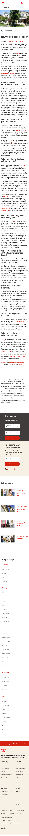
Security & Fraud (20, 810)
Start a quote (12, 438)
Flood (3, 709)
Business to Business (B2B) (6, 774)
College (3, 593)
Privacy (11, 810)
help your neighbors (6, 148)
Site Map (19, 813)
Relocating (4, 661)
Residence (4, 581)
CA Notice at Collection (5, 820)
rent (18, 53)
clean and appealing (20, 130)
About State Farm (5, 768)
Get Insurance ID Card (20, 781)
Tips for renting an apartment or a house (22, 523)
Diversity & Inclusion (5, 794)
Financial (4, 601)
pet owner (22, 165)
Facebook (18, 791)
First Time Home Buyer (7, 641)
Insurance (4, 609)
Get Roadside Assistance (21, 768)
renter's (12, 73)
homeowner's (5, 73)
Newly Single (5, 657)
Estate (3, 597)
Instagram (18, 797)
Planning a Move (6, 653)
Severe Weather (6, 717)
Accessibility (12, 813)
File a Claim (18, 764)
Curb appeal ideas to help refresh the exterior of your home (22, 508)
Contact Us (3, 764)
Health (3, 605)
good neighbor (9, 65)
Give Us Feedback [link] (5, 777)
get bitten (6, 196)
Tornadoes (4, 721)
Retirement (4, 617)
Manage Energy (5, 681)
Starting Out (5, 633)
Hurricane (4, 713)
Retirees (3, 797)
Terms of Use (4, 813)
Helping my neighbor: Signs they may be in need (21, 493)
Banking (4, 573)
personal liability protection (16, 362)
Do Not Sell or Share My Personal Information (10, 823)
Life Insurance (5, 613)
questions (21, 364)
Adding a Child (5, 645)
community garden (6, 351)
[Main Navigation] (3, 2)
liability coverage (5, 208)
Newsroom (3, 771)
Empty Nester (5, 666)
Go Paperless (18, 777)
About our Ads (4, 810)
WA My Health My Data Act (6, 817)
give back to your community (18, 356)
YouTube (17, 804)
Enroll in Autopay (19, 774)
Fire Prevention (5, 705)
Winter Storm (5, 730)
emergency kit (5, 210)
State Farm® (15, 41)
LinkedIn (17, 801)
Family (3, 577)
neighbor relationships (19, 78)
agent (10, 364)
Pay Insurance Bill (19, 771)
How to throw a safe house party (22, 537)
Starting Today (5, 689)
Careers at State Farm (5, 791)
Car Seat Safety (5, 677)
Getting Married (6, 637)
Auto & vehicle (5, 569)
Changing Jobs (5, 649)
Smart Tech (4, 685)
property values (11, 142)
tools (15, 221)
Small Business (5, 621)
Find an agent (12, 464)
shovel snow (4, 341)
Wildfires (4, 725)
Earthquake (4, 701)
